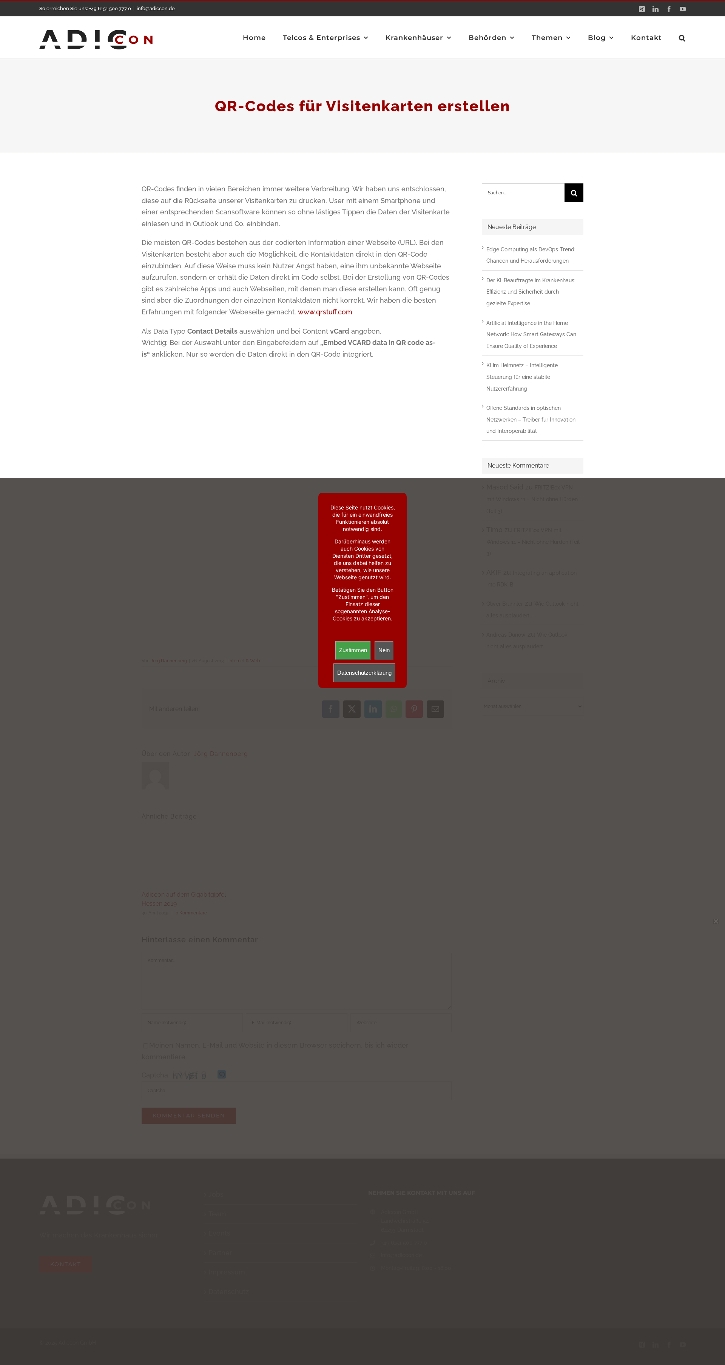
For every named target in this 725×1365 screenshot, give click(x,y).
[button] (682, 37)
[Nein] (715, 921)
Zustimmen (353, 650)
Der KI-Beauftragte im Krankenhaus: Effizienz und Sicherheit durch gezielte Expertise (530, 291)
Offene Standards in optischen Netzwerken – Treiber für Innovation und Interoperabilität (530, 419)
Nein (384, 650)
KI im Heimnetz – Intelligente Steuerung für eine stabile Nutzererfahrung (522, 376)
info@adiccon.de (156, 8)
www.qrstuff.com (325, 312)
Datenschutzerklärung (364, 672)
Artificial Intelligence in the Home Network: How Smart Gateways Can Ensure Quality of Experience (531, 334)
